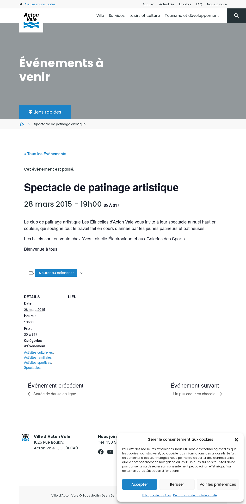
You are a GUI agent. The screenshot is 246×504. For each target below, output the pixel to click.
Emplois (185, 4)
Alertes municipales (40, 4)
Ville (100, 15)
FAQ (199, 4)
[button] (236, 439)
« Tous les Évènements (45, 153)
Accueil (148, 4)
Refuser (177, 484)
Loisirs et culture (144, 15)
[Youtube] (110, 452)
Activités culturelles (38, 352)
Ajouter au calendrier (56, 272)
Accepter (139, 484)
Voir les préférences (218, 484)
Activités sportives (37, 362)
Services (117, 15)
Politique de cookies (156, 495)
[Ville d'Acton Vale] (31, 20)
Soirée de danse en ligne (54, 393)
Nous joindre (217, 4)
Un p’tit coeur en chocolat (195, 393)
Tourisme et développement (192, 15)
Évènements (21, 124)
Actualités (166, 4)
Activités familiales (38, 357)
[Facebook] (101, 452)
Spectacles (32, 367)
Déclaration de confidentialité (195, 495)
